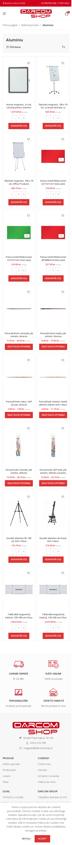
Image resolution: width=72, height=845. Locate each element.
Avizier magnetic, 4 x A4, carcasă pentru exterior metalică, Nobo (18, 107)
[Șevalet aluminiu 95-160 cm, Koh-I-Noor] (19, 513)
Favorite (42, 770)
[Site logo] (36, 13)
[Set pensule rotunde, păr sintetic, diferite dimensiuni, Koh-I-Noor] (19, 445)
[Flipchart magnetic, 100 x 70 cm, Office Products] (19, 156)
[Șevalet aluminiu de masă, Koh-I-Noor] (53, 513)
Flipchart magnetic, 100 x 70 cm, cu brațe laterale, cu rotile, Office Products (53, 107)
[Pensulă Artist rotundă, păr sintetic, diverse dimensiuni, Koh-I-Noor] (19, 309)
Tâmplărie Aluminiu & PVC (52, 797)
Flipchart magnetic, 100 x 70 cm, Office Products (19, 182)
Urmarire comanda (48, 776)
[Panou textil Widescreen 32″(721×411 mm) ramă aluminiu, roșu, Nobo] (53, 156)
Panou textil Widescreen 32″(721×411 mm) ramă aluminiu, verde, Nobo (19, 260)
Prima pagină (10, 25)
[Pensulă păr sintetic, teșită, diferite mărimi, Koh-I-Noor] (53, 377)
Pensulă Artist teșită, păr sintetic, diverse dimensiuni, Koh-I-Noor (53, 336)
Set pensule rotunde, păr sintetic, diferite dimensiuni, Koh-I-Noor (19, 472)
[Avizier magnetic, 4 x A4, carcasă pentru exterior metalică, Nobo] (19, 80)
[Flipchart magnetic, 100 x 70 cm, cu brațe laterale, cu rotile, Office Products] (53, 80)
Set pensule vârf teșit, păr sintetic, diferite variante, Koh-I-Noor (53, 472)
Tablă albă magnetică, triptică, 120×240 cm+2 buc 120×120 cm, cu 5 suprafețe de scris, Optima (53, 619)
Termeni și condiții (13, 797)
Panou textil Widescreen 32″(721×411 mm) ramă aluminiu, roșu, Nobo (53, 183)
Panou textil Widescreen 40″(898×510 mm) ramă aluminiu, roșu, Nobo (53, 260)
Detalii (26, 838)
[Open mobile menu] (4, 13)
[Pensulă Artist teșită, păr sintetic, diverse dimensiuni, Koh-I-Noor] (53, 309)
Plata (5, 782)
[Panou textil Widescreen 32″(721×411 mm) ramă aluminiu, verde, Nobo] (19, 232)
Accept (42, 838)
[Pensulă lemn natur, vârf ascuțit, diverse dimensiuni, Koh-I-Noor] (19, 377)
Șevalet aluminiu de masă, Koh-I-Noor (53, 540)
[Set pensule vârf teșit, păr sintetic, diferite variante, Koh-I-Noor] (53, 445)
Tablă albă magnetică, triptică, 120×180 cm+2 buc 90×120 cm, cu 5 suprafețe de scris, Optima (19, 619)
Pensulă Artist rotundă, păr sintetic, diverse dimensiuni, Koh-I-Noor (19, 336)
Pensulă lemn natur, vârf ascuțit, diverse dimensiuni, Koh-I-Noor (19, 404)
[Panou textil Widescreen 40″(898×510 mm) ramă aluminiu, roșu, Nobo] (53, 232)
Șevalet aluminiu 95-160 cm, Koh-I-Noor (18, 540)
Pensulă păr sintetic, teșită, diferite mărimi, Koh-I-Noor (53, 403)
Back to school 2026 (15, 3)
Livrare (6, 776)
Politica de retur (47, 782)
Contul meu (44, 764)
